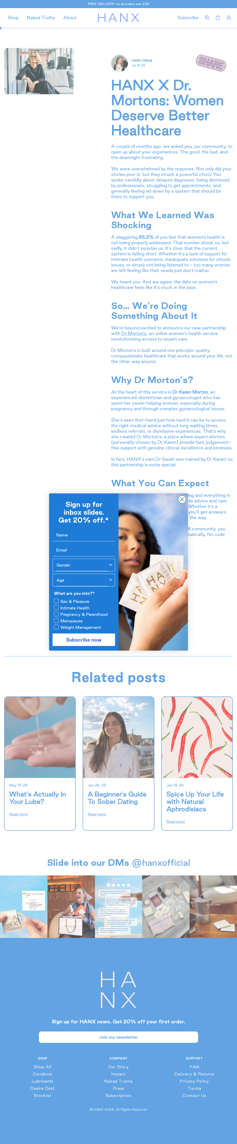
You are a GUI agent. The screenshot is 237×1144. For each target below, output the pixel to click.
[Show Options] (110, 565)
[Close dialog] (182, 499)
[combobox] (82, 565)
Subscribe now (84, 640)
